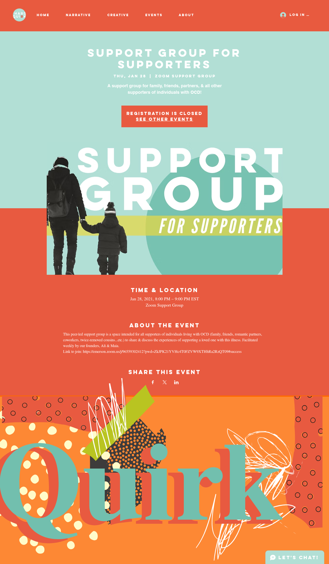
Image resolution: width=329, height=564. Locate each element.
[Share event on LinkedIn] (176, 382)
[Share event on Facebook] (153, 382)
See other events (164, 119)
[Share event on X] (164, 382)
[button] (123, 15)
